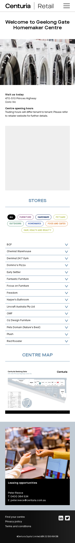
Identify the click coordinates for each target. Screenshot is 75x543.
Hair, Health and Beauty (37, 230)
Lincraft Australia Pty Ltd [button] (21, 306)
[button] (66, 6)
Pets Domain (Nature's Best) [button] (23, 327)
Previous (4, 62)
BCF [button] (9, 244)
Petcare (60, 217)
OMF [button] (9, 313)
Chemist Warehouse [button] (19, 251)
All (11, 217)
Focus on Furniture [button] (18, 286)
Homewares (34, 224)
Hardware (43, 217)
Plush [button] (10, 334)
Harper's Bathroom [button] (18, 299)
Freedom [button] (12, 293)
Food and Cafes (57, 224)
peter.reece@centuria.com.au (28, 500)
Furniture (25, 217)
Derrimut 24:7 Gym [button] (18, 258)
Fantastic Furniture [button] (18, 279)
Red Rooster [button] (14, 341)
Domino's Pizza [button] (16, 265)
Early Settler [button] (14, 272)
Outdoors (15, 224)
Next (71, 62)
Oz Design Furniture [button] (19, 320)
